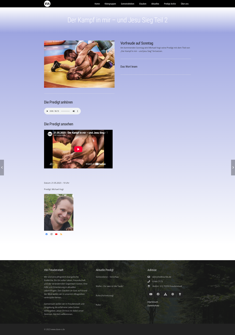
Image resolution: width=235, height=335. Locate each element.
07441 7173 (157, 281)
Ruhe (98, 304)
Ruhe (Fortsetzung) (104, 295)
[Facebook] (46, 234)
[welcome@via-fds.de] (149, 277)
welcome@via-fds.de (161, 277)
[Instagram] (51, 234)
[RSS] (61, 234)
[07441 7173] (149, 281)
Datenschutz (153, 305)
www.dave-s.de (58, 329)
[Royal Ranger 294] (165, 294)
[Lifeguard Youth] (172, 294)
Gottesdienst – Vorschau (107, 277)
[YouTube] (56, 234)
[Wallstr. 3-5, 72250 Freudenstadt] (149, 286)
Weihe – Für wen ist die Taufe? (109, 286)
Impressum (152, 302)
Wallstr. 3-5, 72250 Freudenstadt (167, 286)
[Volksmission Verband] (180, 294)
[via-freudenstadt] (47, 3)
